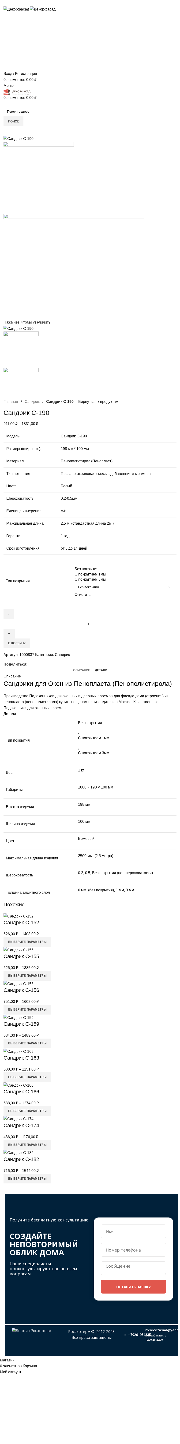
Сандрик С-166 (21, 1092)
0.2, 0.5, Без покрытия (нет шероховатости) (115, 873)
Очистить (82, 594)
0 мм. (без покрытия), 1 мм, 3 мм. (106, 890)
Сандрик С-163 (21, 1058)
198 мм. (84, 804)
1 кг (81, 770)
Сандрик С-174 (21, 1125)
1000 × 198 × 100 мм (95, 787)
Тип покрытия (18, 581)
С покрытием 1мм (93, 738)
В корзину (17, 643)
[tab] (81, 670)
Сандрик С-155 (21, 956)
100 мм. (84, 821)
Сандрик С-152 (21, 922)
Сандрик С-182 (21, 1159)
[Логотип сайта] (17, 9)
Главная (11, 402)
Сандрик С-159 (21, 1024)
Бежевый (86, 839)
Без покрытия (90, 723)
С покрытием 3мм (93, 753)
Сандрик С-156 (21, 990)
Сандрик (32, 402)
